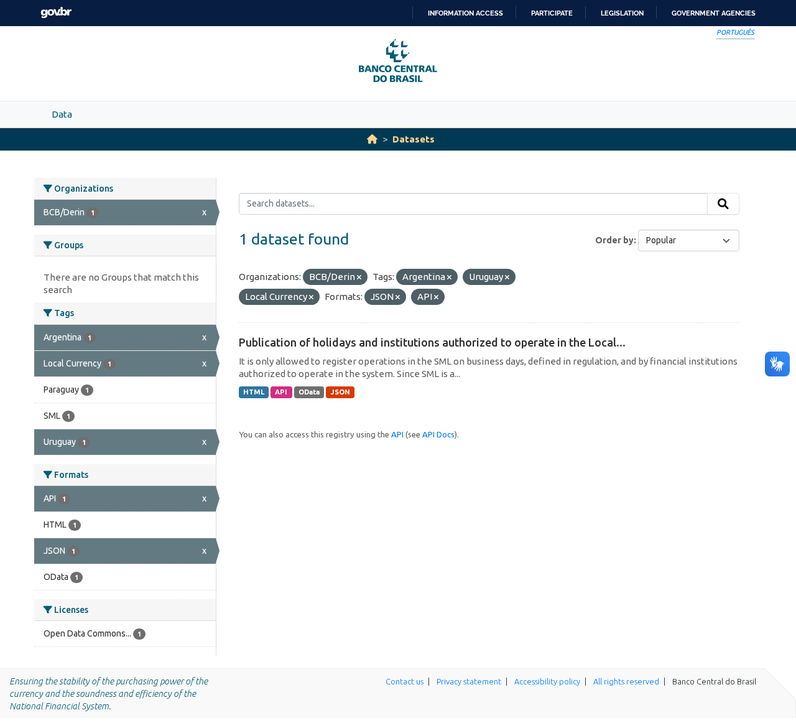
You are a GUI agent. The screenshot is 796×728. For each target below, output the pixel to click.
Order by (614, 240)
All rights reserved (626, 681)
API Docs (438, 434)
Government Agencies (714, 13)
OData (309, 392)
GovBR (56, 13)
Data (62, 114)
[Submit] (723, 204)
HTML (253, 392)
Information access (465, 13)
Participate (552, 13)
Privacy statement (469, 681)
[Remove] (359, 277)
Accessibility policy (547, 681)
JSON (340, 392)
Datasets (413, 139)
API (281, 392)
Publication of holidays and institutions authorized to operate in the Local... (432, 342)
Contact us (404, 681)
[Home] (372, 139)
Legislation (622, 13)
